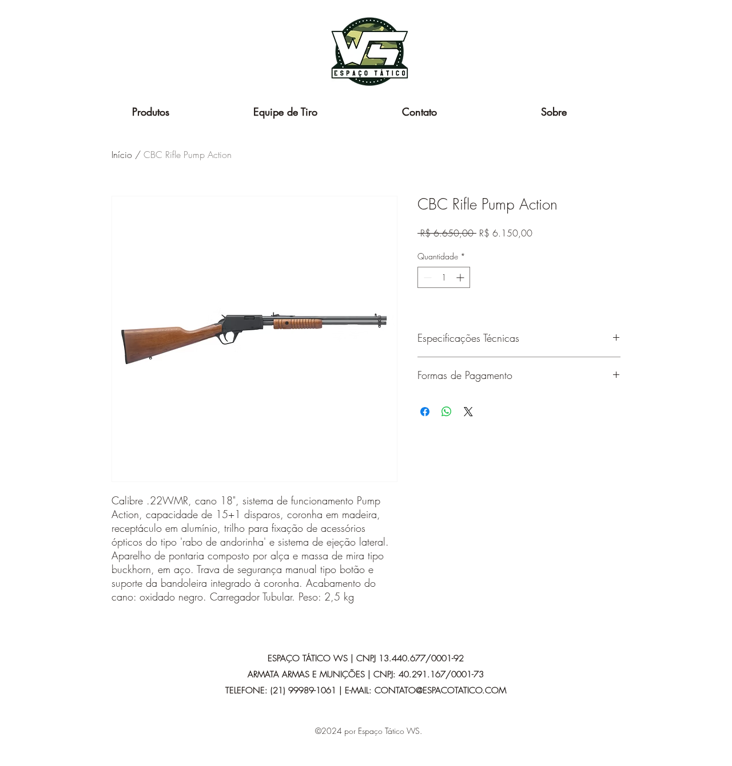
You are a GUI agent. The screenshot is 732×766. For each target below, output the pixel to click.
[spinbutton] (443, 277)
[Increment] (461, 277)
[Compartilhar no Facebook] (425, 411)
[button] (150, 112)
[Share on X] (468, 411)
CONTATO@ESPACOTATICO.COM (440, 690)
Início (122, 154)
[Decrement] (426, 277)
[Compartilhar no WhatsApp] (446, 411)
